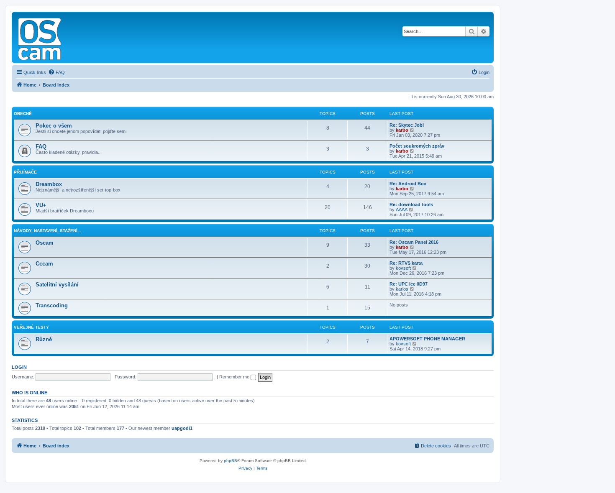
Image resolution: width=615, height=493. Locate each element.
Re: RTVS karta (406, 263)
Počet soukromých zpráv (417, 145)
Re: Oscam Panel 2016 (414, 242)
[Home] (40, 37)
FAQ (41, 146)
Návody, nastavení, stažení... (47, 230)
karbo (402, 130)
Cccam (44, 264)
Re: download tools (411, 204)
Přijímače (25, 172)
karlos (402, 288)
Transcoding (52, 305)
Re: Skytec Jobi (407, 125)
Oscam (45, 243)
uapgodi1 (182, 428)
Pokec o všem (54, 126)
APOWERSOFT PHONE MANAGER (427, 338)
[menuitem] (56, 72)
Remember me (235, 376)
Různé (44, 339)
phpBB (230, 460)
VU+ (41, 205)
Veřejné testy (31, 327)
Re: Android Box (408, 183)
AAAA (401, 209)
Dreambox (49, 184)
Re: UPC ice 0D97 (409, 283)
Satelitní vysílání (57, 284)
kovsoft (403, 268)
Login (19, 367)
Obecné (23, 113)
